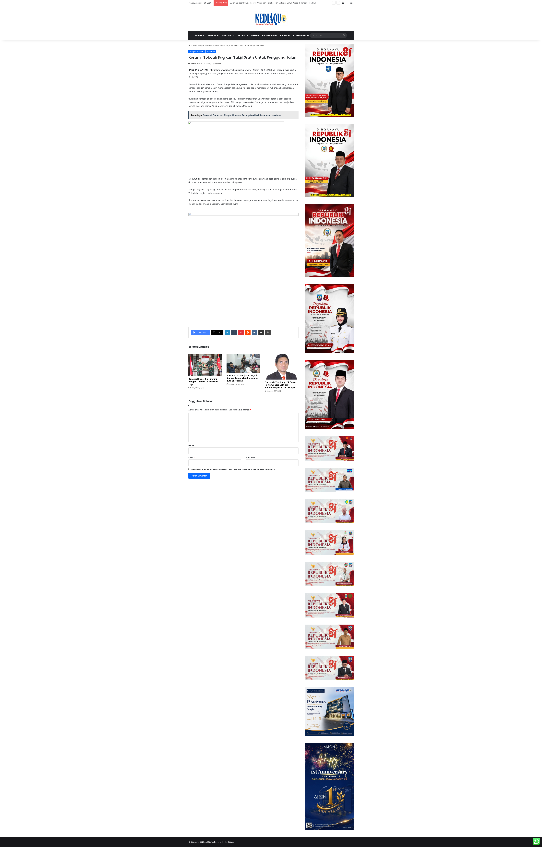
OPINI (254, 35)
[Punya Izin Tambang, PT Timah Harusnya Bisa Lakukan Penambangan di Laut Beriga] (282, 367)
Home (193, 45)
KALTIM (284, 35)
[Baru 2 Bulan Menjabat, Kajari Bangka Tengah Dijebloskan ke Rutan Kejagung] (243, 363)
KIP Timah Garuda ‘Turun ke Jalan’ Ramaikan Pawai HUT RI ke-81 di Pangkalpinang (265, 3)
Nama (191, 445)
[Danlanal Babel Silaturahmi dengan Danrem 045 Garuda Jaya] (205, 365)
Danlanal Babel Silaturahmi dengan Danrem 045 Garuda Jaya (203, 382)
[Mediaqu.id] (271, 18)
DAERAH (212, 35)
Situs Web (250, 457)
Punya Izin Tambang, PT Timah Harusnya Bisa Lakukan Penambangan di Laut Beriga (280, 385)
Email (191, 457)
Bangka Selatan (204, 45)
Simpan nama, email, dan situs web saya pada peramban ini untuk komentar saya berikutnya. (233, 469)
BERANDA (199, 35)
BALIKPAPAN (268, 35)
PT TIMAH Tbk (300, 35)
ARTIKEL (242, 35)
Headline (211, 51)
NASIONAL (227, 35)
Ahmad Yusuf (196, 64)
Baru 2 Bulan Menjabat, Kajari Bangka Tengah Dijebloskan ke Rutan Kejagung (242, 378)
